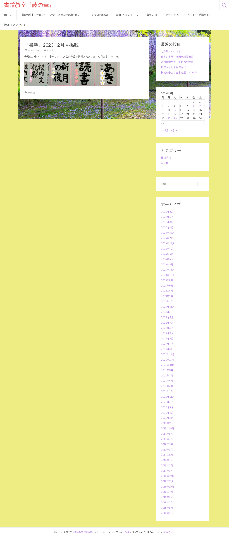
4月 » (173, 130)
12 (175, 110)
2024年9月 (167, 248)
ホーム (8, 14)
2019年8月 (167, 433)
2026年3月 (167, 222)
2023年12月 (167, 269)
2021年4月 (167, 386)
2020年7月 (167, 407)
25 (169, 118)
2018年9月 (167, 491)
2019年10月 (167, 428)
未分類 (31, 92)
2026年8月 (167, 211)
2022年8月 (167, 317)
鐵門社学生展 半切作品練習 (177, 61)
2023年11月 (167, 275)
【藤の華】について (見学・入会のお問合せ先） (51, 14)
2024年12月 (168, 243)
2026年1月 (167, 227)
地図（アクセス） (15, 24)
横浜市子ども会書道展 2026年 (179, 72)
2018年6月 (167, 507)
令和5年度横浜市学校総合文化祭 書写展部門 (121, 107)
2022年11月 (167, 306)
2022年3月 (167, 338)
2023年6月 (167, 285)
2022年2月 (167, 343)
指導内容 (151, 14)
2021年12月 (167, 354)
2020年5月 (167, 412)
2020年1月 (167, 417)
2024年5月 (167, 253)
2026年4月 (167, 216)
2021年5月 (167, 380)
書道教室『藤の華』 (29, 5)
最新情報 (166, 157)
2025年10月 (167, 232)
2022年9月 (167, 312)
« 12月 (165, 130)
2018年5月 (167, 513)
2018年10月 (167, 486)
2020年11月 (167, 396)
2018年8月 (167, 497)
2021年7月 (167, 375)
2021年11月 (167, 359)
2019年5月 (167, 449)
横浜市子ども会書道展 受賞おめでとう (44, 107)
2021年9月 (167, 370)
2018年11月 (167, 481)
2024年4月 (167, 259)
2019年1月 (167, 470)
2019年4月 (167, 454)
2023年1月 (167, 301)
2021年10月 (167, 365)
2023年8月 (167, 280)
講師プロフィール (127, 14)
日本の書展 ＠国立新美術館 (177, 56)
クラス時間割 (99, 14)
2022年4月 (167, 333)
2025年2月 (167, 238)
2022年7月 (167, 322)
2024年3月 (167, 264)
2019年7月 (167, 439)
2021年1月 (167, 391)
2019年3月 (167, 460)
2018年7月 (167, 502)
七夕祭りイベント (171, 51)
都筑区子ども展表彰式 (173, 67)
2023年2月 (167, 296)
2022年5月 (167, 327)
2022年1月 (167, 349)
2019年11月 (167, 423)
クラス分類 (172, 14)
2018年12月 (167, 476)
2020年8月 (167, 402)
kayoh (50, 50)
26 (175, 118)
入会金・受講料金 (198, 14)
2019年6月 (167, 444)
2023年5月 (167, 290)
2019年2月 (167, 465)
